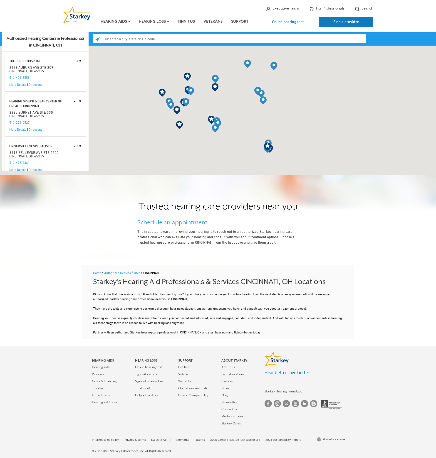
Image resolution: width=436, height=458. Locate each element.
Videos (183, 374)
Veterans (213, 21)
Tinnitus (186, 21)
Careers (227, 381)
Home (97, 273)
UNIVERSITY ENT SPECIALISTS (30, 146)
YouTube (295, 403)
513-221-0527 (19, 122)
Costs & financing (104, 381)
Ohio (137, 273)
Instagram (277, 403)
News (225, 388)
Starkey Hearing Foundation (284, 391)
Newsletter (229, 402)
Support (239, 21)
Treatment (142, 388)
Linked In (304, 403)
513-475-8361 (19, 162)
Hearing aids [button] (114, 21)
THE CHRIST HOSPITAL (25, 61)
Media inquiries (232, 416)
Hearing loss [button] (152, 21)
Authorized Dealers (117, 273)
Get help (184, 367)
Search (367, 8)
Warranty (184, 381)
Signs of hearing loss (149, 381)
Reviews (98, 374)
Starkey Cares (231, 423)
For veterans (101, 395)
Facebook (268, 403)
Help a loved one (147, 395)
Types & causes (146, 374)
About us (228, 367)
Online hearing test (288, 21)
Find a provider (346, 21)
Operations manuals (192, 388)
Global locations (232, 374)
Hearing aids (100, 367)
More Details (17, 84)
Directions (35, 84)
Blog (224, 395)
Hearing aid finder (104, 402)
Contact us (229, 409)
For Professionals (329, 8)
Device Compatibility (193, 395)
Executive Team (285, 8)
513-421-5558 (19, 77)
